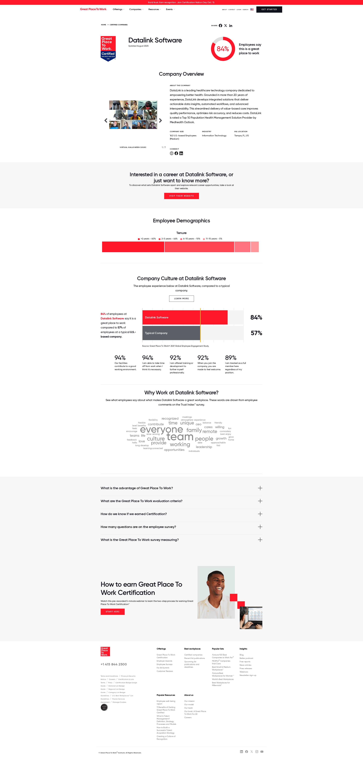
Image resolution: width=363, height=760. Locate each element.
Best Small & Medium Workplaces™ (221, 668)
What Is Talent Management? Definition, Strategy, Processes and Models (166, 720)
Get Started (269, 9)
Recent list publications (194, 658)
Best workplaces (192, 648)
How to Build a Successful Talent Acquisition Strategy (165, 730)
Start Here (113, 611)
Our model (189, 704)
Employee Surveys (164, 664)
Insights (243, 648)
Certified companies (193, 655)
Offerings (161, 648)
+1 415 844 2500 (114, 664)
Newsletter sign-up (248, 675)
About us (188, 695)
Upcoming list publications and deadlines (191, 664)
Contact (231, 9)
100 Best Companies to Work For (223, 656)
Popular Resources (166, 695)
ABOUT (224, 9)
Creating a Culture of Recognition (166, 737)
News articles (245, 665)
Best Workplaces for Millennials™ (221, 683)
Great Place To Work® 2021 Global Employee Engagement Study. (179, 346)
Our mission (189, 701)
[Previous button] (106, 120)
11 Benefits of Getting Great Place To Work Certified (166, 710)
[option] (133, 120)
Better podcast (246, 658)
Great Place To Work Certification (166, 656)
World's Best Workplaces (223, 679)
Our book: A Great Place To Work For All (195, 712)
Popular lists (218, 648)
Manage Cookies (119, 702)
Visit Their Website (181, 196)
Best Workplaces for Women (223, 674)
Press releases (246, 668)
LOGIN (239, 9)
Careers (112, 679)
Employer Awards (164, 661)
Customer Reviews (165, 671)
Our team (188, 708)
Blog (242, 655)
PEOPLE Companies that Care (221, 662)
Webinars (244, 672)
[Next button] (161, 120)
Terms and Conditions (109, 676)
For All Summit (163, 668)
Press (110, 683)
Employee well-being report (166, 702)
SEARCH (245, 9)
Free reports (245, 661)
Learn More (181, 298)
